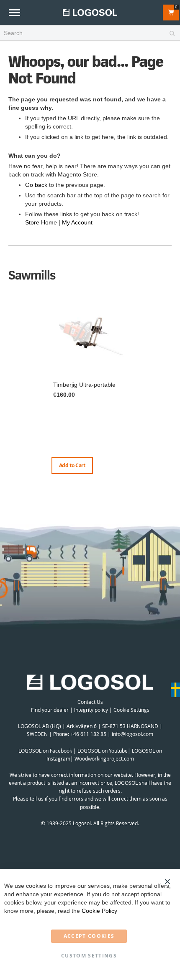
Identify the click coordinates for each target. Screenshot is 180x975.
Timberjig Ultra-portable (84, 384)
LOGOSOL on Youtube (102, 750)
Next (169, 395)
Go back (36, 184)
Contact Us (90, 701)
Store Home (41, 222)
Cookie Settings (131, 709)
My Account (77, 222)
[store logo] (90, 12)
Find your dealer (50, 709)
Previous (10, 386)
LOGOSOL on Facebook (45, 750)
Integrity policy (91, 709)
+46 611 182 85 (88, 734)
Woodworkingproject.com (104, 758)
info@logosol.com (132, 734)
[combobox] (90, 33)
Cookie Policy (99, 910)
